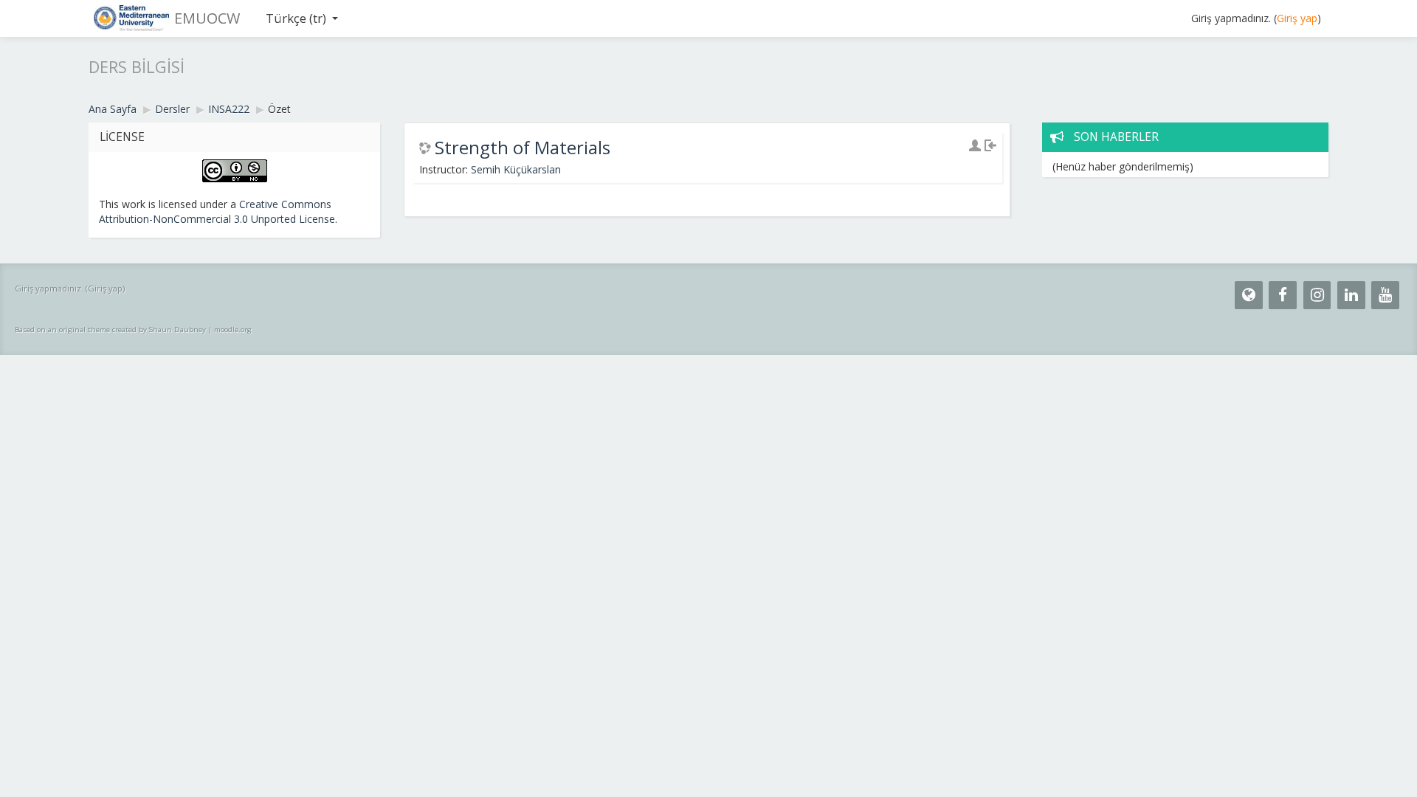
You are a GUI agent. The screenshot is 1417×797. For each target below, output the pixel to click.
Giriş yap (1297, 18)
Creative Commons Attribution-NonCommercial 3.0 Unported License (217, 211)
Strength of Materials (522, 147)
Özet (279, 109)
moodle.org (233, 329)
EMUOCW (207, 18)
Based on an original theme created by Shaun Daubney (110, 329)
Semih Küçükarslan (516, 169)
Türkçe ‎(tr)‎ (296, 18)
